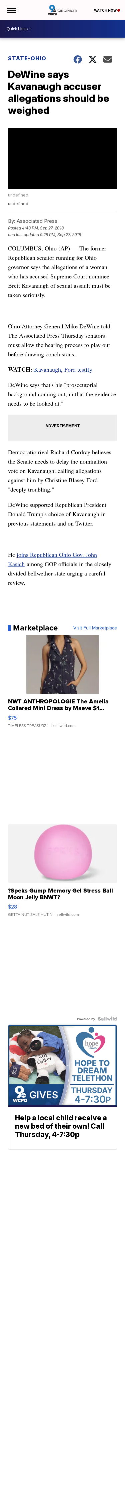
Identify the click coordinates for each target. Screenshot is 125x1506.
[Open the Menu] (11, 10)
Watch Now (105, 10)
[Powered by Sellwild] (107, 1018)
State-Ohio (27, 58)
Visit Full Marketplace (95, 627)
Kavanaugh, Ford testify (63, 369)
